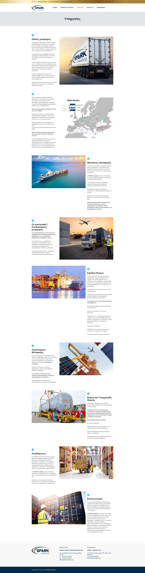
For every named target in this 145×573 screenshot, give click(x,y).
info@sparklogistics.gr (66, 1)
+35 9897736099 (93, 556)
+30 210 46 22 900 (53, 1)
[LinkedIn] (110, 1)
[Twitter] (108, 1)
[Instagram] (112, 1)
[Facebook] (106, 1)
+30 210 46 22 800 (42, 1)
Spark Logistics (40, 569)
